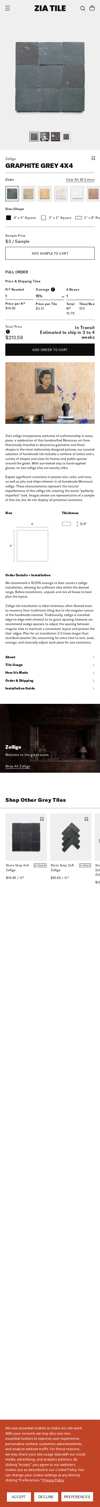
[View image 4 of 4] (66, 136)
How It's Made (16, 672)
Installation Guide (20, 688)
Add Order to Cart (49, 350)
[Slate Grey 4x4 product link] (26, 837)
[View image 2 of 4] (45, 136)
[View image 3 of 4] (55, 136)
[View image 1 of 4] (34, 136)
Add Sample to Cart (50, 253)
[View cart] (92, 8)
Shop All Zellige (17, 766)
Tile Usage (14, 665)
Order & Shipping (19, 680)
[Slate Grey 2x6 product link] (71, 837)
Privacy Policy (53, 1480)
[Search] (82, 8)
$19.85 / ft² (15, 878)
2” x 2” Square (60, 218)
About (10, 657)
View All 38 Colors (80, 179)
